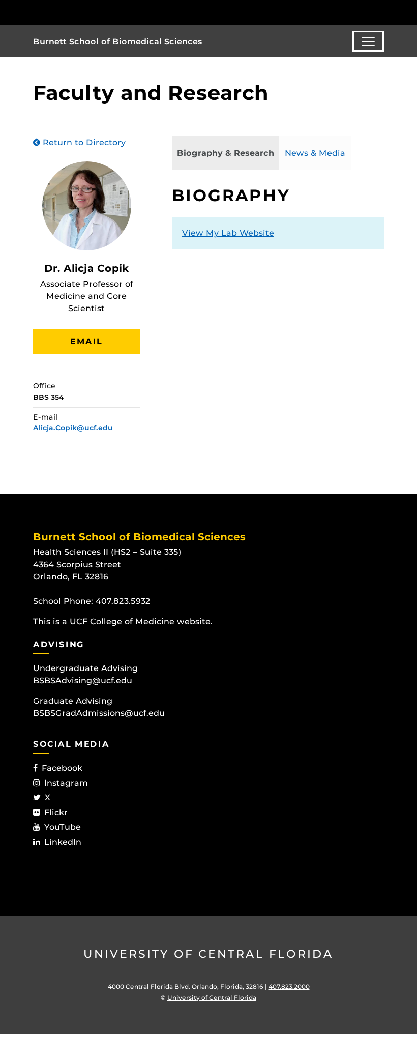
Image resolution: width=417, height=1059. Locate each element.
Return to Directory (83, 142)
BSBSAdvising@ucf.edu (82, 680)
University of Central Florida (208, 954)
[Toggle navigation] (368, 41)
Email (86, 341)
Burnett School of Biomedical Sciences (117, 41)
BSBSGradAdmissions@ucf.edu (99, 713)
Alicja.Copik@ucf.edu (73, 427)
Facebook (62, 768)
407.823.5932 (123, 601)
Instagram (66, 783)
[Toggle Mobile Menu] (381, 12)
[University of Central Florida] (100, 12)
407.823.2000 (289, 986)
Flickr (56, 812)
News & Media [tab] (315, 153)
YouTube (62, 827)
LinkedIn (62, 842)
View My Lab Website (228, 233)
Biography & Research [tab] (225, 153)
